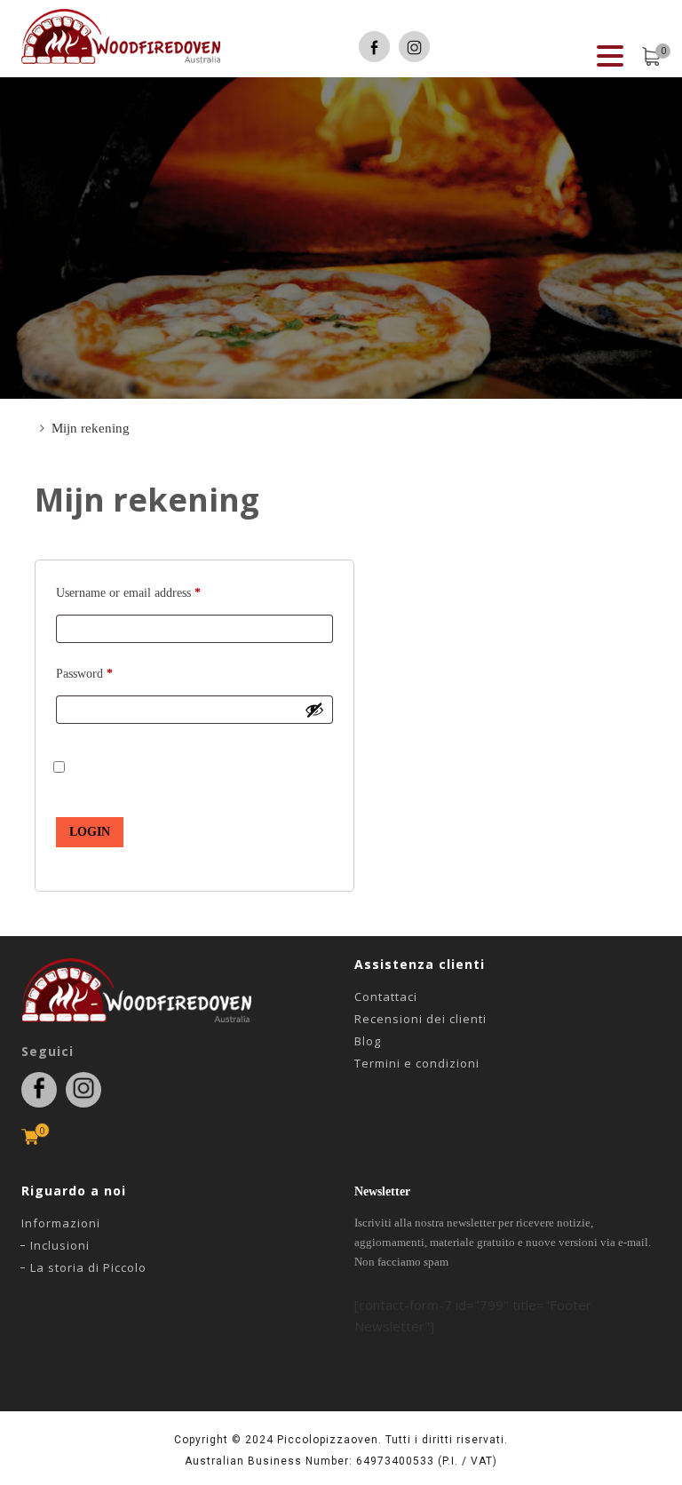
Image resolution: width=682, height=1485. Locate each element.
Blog (367, 1041)
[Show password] (314, 709)
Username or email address (128, 593)
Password (84, 673)
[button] (610, 57)
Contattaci (385, 997)
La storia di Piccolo (88, 1267)
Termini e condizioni (417, 1063)
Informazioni (60, 1223)
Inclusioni (60, 1245)
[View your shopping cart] (651, 56)
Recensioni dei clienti (420, 1019)
